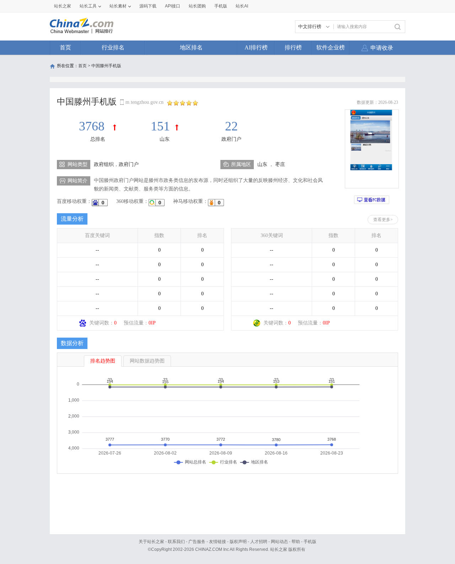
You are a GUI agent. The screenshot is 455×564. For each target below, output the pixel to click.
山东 (165, 139)
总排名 (97, 139)
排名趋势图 (102, 361)
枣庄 (280, 164)
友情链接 (217, 541)
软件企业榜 (330, 47)
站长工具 (88, 6)
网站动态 (279, 541)
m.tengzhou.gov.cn (144, 102)
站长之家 (62, 6)
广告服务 (196, 541)
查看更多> (383, 219)
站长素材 (118, 6)
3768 (93, 126)
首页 (65, 47)
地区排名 (191, 47)
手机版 (310, 541)
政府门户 (231, 139)
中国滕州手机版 (106, 65)
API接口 (172, 6)
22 (231, 126)
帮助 (295, 541)
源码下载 (147, 6)
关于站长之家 (151, 541)
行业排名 (113, 47)
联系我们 (176, 541)
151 (160, 126)
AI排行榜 (256, 47)
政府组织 (104, 164)
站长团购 (197, 6)
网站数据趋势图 (147, 361)
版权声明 (238, 541)
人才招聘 (258, 541)
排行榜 (293, 47)
